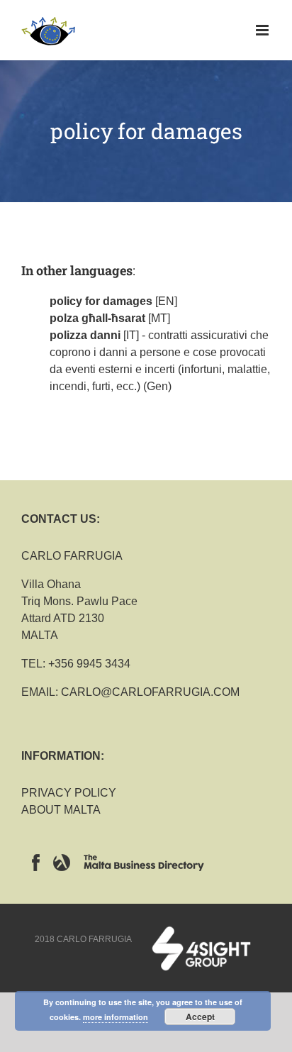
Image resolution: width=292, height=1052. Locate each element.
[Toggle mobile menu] (263, 30)
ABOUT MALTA (61, 810)
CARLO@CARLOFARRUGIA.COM (150, 692)
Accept (200, 1016)
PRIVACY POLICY (68, 793)
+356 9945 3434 (89, 664)
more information (115, 1017)
